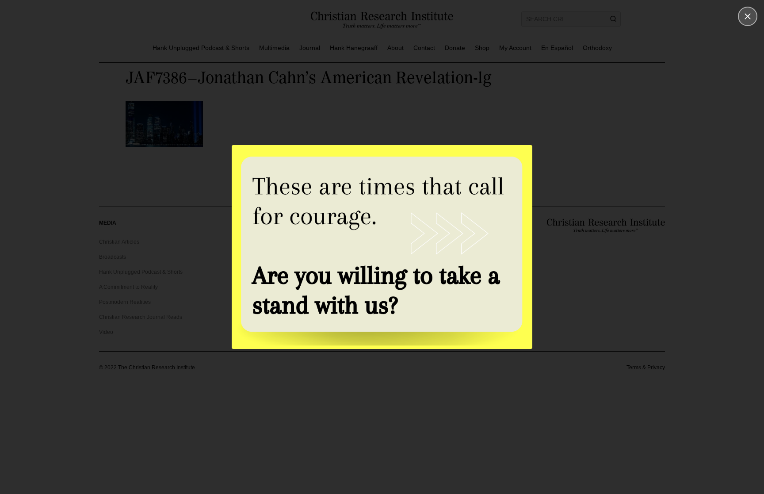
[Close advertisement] (747, 16)
